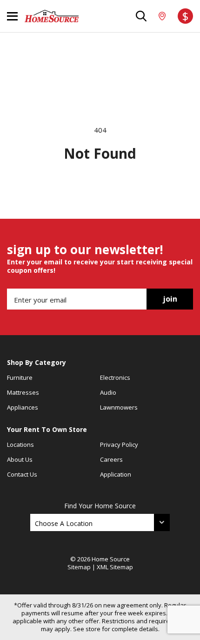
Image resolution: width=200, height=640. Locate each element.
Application (115, 474)
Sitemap (79, 567)
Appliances (22, 407)
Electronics (115, 377)
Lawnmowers (119, 407)
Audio (108, 392)
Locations (20, 444)
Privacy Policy (119, 444)
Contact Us (22, 474)
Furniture (20, 377)
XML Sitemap (115, 567)
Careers (111, 459)
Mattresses (23, 392)
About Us (20, 459)
